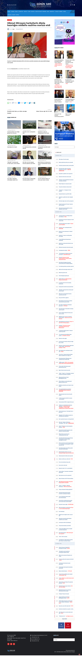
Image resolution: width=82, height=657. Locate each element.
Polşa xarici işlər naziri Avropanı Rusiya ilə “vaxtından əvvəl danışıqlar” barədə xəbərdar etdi (66, 444)
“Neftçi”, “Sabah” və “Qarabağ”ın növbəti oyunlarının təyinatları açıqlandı (66, 374)
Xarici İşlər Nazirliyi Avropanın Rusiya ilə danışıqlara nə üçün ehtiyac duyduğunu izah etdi (66, 439)
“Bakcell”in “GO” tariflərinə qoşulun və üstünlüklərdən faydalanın (66, 416)
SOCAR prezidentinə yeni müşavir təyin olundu (66, 386)
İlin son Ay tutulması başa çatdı (64, 462)
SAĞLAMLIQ (10, 14)
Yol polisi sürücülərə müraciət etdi (65, 186)
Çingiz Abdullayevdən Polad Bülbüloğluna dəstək (64, 597)
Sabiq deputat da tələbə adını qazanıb (66, 455)
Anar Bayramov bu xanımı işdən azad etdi (66, 613)
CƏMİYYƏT (26, 11)
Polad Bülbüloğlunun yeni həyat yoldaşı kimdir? (70, 100)
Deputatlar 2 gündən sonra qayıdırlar (66, 173)
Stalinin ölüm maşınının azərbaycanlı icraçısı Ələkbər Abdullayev (65, 601)
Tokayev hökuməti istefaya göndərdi (65, 489)
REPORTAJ (33, 11)
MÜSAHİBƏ (44, 11)
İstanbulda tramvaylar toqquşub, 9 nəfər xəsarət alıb (66, 220)
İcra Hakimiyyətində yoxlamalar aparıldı (66, 266)
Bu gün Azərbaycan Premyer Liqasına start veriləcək (66, 205)
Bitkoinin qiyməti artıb (63, 272)
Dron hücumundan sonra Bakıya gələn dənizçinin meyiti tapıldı (66, 448)
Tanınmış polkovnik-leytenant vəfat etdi (66, 560)
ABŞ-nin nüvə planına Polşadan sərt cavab (65, 556)
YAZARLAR (57, 11)
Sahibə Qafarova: (65, 279)
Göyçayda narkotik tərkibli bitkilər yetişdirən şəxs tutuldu (65, 519)
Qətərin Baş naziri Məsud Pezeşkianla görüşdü (66, 583)
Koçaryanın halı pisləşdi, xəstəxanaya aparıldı (59, 115)
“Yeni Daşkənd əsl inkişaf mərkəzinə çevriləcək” (65, 254)
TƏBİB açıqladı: (66, 363)
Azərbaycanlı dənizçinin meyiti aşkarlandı (64, 564)
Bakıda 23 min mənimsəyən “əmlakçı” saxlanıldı (66, 232)
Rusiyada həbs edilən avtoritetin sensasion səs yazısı (65, 169)
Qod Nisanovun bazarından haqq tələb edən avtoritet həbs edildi (59, 83)
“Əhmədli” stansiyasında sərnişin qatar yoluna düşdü (66, 290)
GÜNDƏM (12, 11)
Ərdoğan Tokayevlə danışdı (64, 593)
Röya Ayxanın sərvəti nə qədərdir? (65, 475)
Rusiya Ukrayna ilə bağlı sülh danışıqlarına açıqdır (64, 548)
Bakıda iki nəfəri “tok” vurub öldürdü (65, 468)
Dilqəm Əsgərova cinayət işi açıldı (65, 183)
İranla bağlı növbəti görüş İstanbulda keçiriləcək (65, 568)
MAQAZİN (13, 14)
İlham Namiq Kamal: (66, 533)
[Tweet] (26, 103)
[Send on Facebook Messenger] (21, 103)
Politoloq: (64, 326)
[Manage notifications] (79, 654)
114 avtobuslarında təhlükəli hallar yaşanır (65, 335)
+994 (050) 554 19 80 (35, 637)
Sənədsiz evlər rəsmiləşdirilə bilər (65, 228)
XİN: (66, 482)
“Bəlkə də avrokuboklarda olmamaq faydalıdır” (66, 407)
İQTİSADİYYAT (20, 11)
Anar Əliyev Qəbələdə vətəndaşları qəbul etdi (65, 305)
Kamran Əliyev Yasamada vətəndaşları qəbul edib (66, 472)
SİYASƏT (16, 11)
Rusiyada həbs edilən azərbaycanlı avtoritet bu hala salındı (70, 63)
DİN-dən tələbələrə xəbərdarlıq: (66, 508)
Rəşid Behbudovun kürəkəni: (66, 322)
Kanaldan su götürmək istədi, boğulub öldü (66, 198)
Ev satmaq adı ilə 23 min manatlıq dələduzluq (65, 283)
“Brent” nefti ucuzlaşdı (63, 536)
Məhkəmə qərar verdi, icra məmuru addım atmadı (65, 317)
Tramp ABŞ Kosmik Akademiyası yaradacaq (65, 240)
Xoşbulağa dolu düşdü (12, 147)
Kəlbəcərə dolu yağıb (63, 338)
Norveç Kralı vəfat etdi (63, 465)
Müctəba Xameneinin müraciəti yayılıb (66, 247)
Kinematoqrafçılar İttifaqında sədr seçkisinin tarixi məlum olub (65, 359)
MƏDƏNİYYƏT (52, 11)
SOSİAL (48, 11)
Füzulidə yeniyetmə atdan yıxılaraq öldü (66, 165)
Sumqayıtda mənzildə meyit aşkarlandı (66, 286)
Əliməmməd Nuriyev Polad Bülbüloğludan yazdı (64, 378)
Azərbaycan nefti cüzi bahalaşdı (65, 522)
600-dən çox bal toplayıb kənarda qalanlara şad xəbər (65, 294)
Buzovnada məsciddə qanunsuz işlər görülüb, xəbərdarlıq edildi (65, 431)
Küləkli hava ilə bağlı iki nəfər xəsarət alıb (66, 515)
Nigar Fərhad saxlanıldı (68, 114)
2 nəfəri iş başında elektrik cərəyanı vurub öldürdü (65, 399)
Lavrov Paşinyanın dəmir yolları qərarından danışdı (65, 497)
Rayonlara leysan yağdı (66, 504)
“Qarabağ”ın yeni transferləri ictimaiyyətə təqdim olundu (64, 552)
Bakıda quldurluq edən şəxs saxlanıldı (66, 162)
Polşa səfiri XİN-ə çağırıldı (64, 297)
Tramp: (66, 579)
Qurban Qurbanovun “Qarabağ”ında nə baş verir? (66, 412)
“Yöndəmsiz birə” (66, 616)
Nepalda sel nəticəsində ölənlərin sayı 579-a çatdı (66, 244)
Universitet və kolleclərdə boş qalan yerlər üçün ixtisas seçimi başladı (65, 501)
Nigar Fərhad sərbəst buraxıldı (64, 370)
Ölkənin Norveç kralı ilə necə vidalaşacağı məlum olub (64, 434)
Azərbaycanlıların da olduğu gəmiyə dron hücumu (65, 216)
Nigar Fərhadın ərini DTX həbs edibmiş (66, 478)
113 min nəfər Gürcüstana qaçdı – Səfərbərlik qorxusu (65, 367)
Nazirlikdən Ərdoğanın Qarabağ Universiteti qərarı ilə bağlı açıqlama (65, 263)
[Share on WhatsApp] (9, 103)
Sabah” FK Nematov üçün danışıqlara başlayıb (65, 427)
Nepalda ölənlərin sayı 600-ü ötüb (65, 193)
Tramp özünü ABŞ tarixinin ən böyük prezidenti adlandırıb (65, 529)
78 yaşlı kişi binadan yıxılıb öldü (65, 525)
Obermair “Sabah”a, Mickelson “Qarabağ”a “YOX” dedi (66, 423)
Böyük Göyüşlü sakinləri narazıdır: (66, 452)
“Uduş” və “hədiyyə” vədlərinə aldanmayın (65, 486)
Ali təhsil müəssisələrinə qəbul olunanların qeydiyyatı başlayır (64, 493)
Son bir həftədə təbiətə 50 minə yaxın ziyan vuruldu (66, 313)
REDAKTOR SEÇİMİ (38, 11)
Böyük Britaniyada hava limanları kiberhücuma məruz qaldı (65, 590)
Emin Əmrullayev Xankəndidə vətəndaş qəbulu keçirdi (66, 309)
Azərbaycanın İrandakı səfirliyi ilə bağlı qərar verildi (66, 342)
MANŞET (9, 11)
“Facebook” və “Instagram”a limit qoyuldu (65, 191)
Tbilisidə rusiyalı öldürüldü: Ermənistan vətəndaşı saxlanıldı (66, 180)
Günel (13, 29)
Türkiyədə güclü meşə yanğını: (66, 224)
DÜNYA (29, 11)
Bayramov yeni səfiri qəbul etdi (66, 605)
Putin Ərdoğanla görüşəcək (64, 275)
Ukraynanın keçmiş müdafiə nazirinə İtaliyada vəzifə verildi (65, 209)
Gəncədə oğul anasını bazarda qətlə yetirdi (65, 395)
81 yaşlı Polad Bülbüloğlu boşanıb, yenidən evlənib (69, 81)
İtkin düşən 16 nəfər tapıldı (64, 159)
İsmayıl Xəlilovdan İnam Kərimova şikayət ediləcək (58, 100)
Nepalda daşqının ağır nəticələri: (66, 586)
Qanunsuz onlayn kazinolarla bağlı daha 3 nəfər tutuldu (66, 346)
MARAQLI (17, 14)
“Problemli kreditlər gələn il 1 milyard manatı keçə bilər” (66, 331)
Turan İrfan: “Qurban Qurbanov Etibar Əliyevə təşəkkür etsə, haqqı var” (66, 355)
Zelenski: (65, 258)
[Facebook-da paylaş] (14, 103)
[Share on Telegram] (31, 103)
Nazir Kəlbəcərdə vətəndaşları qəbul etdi (65, 351)
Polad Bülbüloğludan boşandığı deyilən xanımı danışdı (59, 63)
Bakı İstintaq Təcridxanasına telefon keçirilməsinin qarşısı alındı (44, 163)
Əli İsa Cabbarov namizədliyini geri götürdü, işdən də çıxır (65, 382)
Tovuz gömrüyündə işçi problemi (65, 390)
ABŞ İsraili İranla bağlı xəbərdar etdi (65, 269)
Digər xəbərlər (64, 618)
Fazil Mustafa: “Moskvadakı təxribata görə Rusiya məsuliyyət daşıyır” (66, 540)
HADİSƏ (64, 11)
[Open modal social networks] (34, 103)
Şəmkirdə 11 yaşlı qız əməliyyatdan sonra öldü (65, 236)
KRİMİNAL (61, 11)
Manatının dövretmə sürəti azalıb (65, 176)
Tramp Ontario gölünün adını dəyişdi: (66, 575)
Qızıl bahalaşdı (61, 511)
